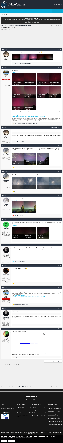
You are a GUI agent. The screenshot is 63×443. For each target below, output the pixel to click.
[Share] (59, 49)
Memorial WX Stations (32, 11)
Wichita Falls (7, 161)
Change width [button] (11, 389)
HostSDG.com (56, 432)
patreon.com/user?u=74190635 (44, 111)
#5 (60, 171)
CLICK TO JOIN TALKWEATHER (31, 22)
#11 (60, 308)
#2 (60, 67)
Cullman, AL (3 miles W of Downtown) (6, 235)
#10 (60, 287)
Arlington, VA (7, 281)
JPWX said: (15, 130)
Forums (10, 11)
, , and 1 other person (26, 123)
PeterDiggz (43, 415)
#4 (60, 145)
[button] (23, 11)
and (19, 141)
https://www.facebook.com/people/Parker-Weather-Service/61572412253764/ (29, 116)
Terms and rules (34, 389)
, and (23, 63)
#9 (60, 265)
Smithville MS (7, 85)
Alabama (8, 260)
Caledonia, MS (7, 64)
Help (46, 389)
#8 (60, 245)
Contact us (28, 389)
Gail (3, 29)
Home (3, 11)
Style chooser (5, 389)
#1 (60, 49)
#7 (60, 219)
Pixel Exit (29, 432)
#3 (60, 127)
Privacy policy (41, 389)
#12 (60, 329)
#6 (60, 195)
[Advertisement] (31, 39)
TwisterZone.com (45, 11)
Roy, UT (9, 209)
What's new (18, 11)
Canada (8, 344)
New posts (4, 14)
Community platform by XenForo (12, 432)
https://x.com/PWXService (20, 115)
